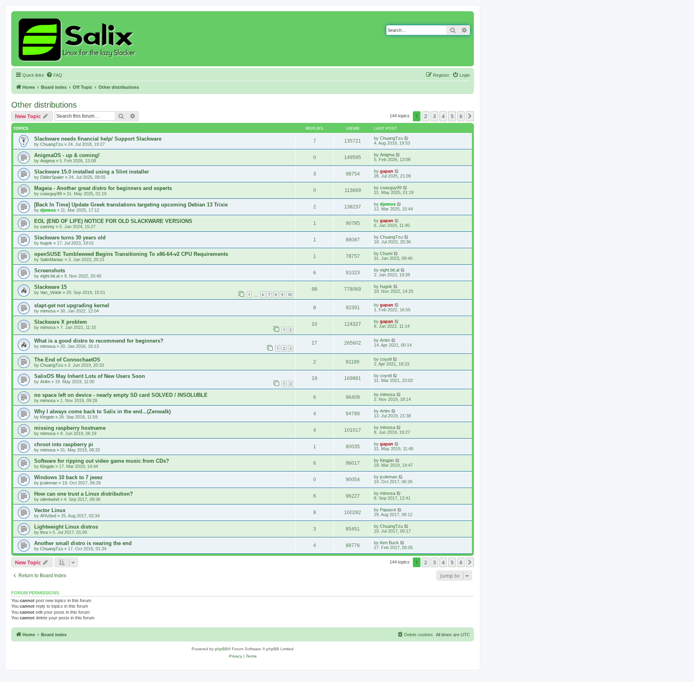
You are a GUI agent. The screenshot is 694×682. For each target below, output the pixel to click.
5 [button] (452, 116)
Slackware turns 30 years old (70, 238)
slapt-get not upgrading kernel (71, 305)
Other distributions (44, 104)
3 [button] (434, 116)
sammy (47, 226)
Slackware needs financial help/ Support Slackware (97, 139)
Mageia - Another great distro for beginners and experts (103, 188)
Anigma (47, 160)
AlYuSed (48, 515)
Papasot (388, 509)
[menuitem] (54, 75)
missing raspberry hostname (70, 428)
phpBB (221, 649)
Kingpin (47, 417)
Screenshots (49, 270)
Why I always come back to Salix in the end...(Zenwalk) (102, 411)
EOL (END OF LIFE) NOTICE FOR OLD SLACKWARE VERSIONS (113, 221)
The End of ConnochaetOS (67, 360)
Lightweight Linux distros (66, 527)
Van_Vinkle (50, 292)
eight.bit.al (49, 276)
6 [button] (460, 116)
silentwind (49, 499)
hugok (46, 243)
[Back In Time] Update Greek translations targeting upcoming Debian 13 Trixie (131, 205)
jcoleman (48, 482)
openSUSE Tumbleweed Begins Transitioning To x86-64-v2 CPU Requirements (131, 254)
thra (44, 532)
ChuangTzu (51, 144)
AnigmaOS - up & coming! (67, 155)
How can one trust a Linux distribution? (83, 494)
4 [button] (443, 116)
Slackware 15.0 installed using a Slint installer (91, 172)
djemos (48, 210)
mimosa (47, 310)
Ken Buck (389, 542)
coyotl (386, 359)
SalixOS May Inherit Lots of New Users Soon (89, 376)
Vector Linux (49, 510)
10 (290, 294)
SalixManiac (51, 259)
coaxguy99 (51, 193)
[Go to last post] (406, 138)
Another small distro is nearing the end (83, 543)
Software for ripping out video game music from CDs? (101, 461)
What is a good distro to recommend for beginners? (98, 341)
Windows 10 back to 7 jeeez (68, 477)
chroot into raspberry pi (63, 444)
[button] (470, 116)
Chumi (386, 253)
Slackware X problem (60, 322)
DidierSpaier (52, 177)
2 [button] (425, 116)
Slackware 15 (50, 287)
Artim (385, 340)
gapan (386, 171)
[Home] (78, 38)
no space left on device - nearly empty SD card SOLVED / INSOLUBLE (121, 395)
